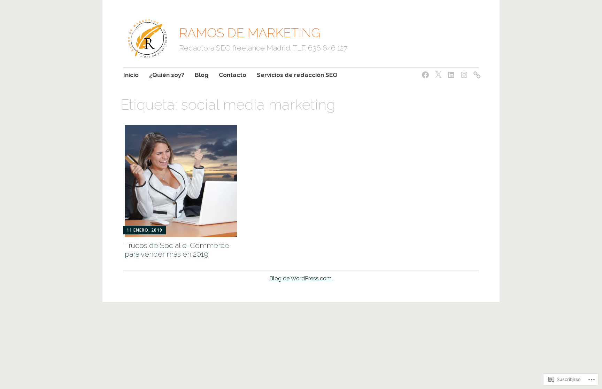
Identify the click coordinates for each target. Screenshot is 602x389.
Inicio (131, 74)
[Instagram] (463, 71)
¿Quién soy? (166, 74)
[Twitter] (437, 71)
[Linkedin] (450, 71)
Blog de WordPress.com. (301, 278)
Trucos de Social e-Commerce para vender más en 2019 (177, 249)
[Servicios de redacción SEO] (476, 71)
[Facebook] (424, 71)
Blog (201, 74)
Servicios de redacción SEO (297, 74)
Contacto (232, 74)
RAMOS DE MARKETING (249, 32)
